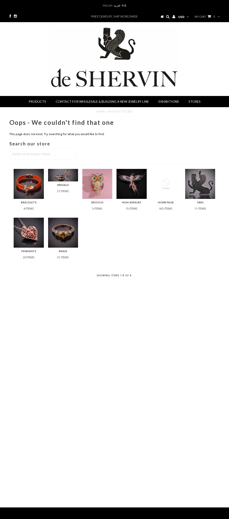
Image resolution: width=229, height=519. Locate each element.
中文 (124, 5)
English (107, 5)
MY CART (205, 17)
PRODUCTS (37, 101)
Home (100, 111)
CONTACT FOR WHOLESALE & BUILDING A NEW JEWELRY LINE (102, 101)
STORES (195, 101)
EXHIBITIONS (169, 101)
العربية (117, 5)
